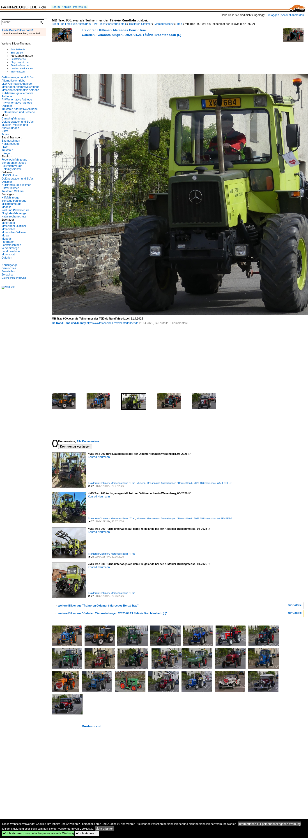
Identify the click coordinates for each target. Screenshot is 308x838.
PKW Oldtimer (10, 188)
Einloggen (273, 15)
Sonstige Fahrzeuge (14, 200)
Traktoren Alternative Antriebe (20, 109)
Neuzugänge (10, 265)
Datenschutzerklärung (14, 277)
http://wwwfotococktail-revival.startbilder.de (112, 323)
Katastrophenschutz (14, 216)
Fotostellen (8, 271)
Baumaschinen (11, 140)
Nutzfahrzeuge (11, 143)
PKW (5, 131)
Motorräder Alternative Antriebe (20, 87)
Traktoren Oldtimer (140, 24)
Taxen (5, 134)
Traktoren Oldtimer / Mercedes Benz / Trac (114, 30)
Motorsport (8, 254)
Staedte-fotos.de (20, 65)
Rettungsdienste (12, 169)
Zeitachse (8, 274)
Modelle (6, 207)
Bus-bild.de (17, 52)
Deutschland (91, 726)
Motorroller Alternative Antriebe (20, 90)
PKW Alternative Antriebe (17, 99)
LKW (4, 147)
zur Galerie (295, 605)
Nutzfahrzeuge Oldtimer (16, 185)
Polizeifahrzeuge (12, 166)
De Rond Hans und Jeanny (69, 323)
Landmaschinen (11, 251)
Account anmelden (292, 15)
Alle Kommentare (87, 441)
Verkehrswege (10, 248)
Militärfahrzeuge (11, 203)
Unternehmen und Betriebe (18, 112)
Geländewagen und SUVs (18, 121)
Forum (56, 7)
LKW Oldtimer (10, 175)
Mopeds (6, 238)
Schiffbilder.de (18, 59)
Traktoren (7, 150)
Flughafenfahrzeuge (14, 213)
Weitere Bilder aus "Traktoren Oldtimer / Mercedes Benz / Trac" (98, 605)
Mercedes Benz (164, 24)
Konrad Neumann (99, 457)
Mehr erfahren (104, 828)
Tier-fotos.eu (18, 71)
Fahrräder (8, 241)
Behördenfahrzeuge (14, 162)
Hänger (6, 153)
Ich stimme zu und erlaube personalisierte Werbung (38, 833)
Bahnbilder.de (18, 49)
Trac (179, 24)
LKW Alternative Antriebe (17, 83)
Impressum (80, 7)
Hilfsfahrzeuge (10, 197)
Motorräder (8, 222)
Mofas (5, 235)
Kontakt (66, 7)
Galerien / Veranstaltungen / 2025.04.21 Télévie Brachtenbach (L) (131, 35)
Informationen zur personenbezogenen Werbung (269, 824)
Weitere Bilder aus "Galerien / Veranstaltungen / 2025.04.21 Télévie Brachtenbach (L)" (113, 613)
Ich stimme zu (87, 833)
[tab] (177, 605)
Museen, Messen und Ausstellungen (15, 126)
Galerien (7, 257)
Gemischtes (9, 268)
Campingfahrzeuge (13, 118)
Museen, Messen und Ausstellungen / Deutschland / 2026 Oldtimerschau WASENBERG (184, 483)
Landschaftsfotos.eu (22, 68)
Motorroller (8, 229)
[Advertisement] (134, 55)
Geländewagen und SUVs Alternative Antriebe (18, 79)
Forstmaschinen (11, 245)
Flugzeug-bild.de (20, 62)
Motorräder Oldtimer (14, 226)
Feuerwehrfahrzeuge (14, 159)
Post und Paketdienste (15, 210)
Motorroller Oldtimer (14, 232)
